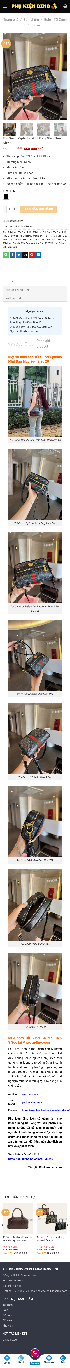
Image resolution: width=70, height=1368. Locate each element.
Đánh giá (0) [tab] (13, 297)
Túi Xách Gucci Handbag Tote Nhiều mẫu (50, 1239)
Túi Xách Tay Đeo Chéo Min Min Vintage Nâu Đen (17, 1239)
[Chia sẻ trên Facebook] (12, 255)
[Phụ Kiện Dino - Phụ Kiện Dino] (35, 6)
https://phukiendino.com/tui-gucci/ (30, 1159)
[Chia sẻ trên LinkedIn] (38, 255)
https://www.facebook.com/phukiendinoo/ (46, 1110)
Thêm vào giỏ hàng (38, 209)
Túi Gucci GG (25, 232)
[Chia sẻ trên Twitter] (19, 255)
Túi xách (37, 25)
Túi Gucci (28, 226)
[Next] (61, 76)
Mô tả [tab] (9, 282)
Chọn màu (9, 190)
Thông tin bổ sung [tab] (18, 290)
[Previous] (8, 76)
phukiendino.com (32, 1102)
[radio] (6, 196)
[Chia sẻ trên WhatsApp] (6, 255)
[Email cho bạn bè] (25, 255)
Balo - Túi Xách (55, 20)
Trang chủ (10, 20)
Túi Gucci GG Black (42, 232)
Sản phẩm (31, 20)
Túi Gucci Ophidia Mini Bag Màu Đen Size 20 (25, 243)
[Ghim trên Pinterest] (32, 255)
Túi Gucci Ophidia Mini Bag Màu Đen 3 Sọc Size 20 (39, 239)
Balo (5, 1310)
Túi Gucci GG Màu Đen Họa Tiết (35, 235)
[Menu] (5, 6)
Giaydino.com (11, 1339)
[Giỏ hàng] (65, 6)
